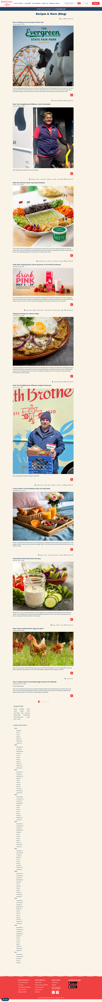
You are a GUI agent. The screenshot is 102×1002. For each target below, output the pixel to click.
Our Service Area (23, 982)
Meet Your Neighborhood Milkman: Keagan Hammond (32, 385)
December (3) (19, 850)
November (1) (19, 902)
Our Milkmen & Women (24, 987)
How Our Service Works (41, 985)
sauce (45, 555)
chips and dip (60, 179)
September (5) (19, 906)
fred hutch (54, 261)
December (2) (19, 772)
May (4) (18, 888)
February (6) (19, 817)
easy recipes (17, 713)
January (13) (19, 792)
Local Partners (22, 989)
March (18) (18, 788)
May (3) (18, 759)
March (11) (18, 763)
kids (63, 485)
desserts (22, 711)
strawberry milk (42, 261)
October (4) (19, 749)
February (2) (19, 921)
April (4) (18, 736)
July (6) (18, 834)
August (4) (18, 832)
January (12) (19, 768)
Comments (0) (69, 18)
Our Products (36, 3)
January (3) (19, 846)
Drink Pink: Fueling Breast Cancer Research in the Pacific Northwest (37, 264)
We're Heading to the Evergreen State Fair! (28, 22)
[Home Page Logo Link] (5, 3)
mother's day (39, 485)
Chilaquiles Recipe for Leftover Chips (26, 314)
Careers (54, 985)
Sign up (96, 3)
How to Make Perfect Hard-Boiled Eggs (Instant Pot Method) (34, 682)
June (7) (18, 809)
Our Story (20, 985)
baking (15, 709)
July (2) (18, 755)
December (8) (19, 797)
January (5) (19, 923)
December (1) (19, 927)
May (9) (18, 942)
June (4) (18, 913)
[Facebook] (71, 95)
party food (43, 179)
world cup (33, 179)
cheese (15, 711)
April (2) (18, 863)
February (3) (19, 741)
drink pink (49, 261)
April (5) (18, 840)
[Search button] (79, 3)
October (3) (19, 877)
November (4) (19, 853)
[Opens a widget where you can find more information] (5, 999)
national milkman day (58, 100)
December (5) (19, 823)
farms (62, 625)
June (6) (18, 757)
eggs (62, 310)
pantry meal (28, 310)
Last (50, 701)
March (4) (18, 739)
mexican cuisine (56, 310)
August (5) (18, 882)
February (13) (19, 790)
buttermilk (61, 555)
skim (15, 719)
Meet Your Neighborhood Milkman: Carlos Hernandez (32, 104)
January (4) (19, 950)
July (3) (18, 859)
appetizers (49, 179)
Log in (86, 3)
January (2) (19, 743)
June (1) (18, 732)
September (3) (19, 776)
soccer (37, 179)
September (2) (19, 830)
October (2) (19, 855)
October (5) (19, 828)
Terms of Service (39, 987)
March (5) (18, 946)
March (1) (18, 962)
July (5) (18, 780)
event (62, 18)
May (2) (18, 811)
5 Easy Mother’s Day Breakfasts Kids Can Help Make (31, 488)
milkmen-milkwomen (59, 381)
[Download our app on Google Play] (76, 983)
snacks (54, 179)
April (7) (18, 890)
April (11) (18, 786)
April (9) (18, 944)
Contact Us (55, 982)
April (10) (18, 761)
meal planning (26, 715)
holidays (58, 485)
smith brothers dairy (53, 555)
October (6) (19, 904)
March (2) (18, 842)
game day (27, 713)
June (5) (18, 782)
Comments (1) (69, 625)
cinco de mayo (48, 310)
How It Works (18, 3)
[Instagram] (57, 992)
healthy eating (17, 715)
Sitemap (37, 992)
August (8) (18, 935)
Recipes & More (54, 3)
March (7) (18, 815)
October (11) (19, 801)
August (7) (18, 805)
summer (18, 719)
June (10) (18, 886)
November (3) (19, 747)
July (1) (18, 884)
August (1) (18, 778)
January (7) (19, 819)
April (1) (18, 813)
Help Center (38, 982)
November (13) (19, 826)
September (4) (19, 751)
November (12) (19, 799)
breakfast (53, 485)
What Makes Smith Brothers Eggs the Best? (28, 628)
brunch (28, 709)
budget (34, 310)
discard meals (40, 310)
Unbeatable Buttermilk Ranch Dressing (27, 558)
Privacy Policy (38, 989)
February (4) (19, 844)
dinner (28, 711)
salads (41, 555)
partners (58, 625)
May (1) (18, 734)
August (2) (18, 730)
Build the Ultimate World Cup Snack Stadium (29, 183)
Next (48, 701)
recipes (28, 717)
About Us (45, 3)
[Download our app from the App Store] (76, 986)
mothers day (47, 485)
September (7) (19, 803)
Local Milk (27, 3)
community (61, 261)
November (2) (19, 875)
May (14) (18, 784)
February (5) (19, 765)
